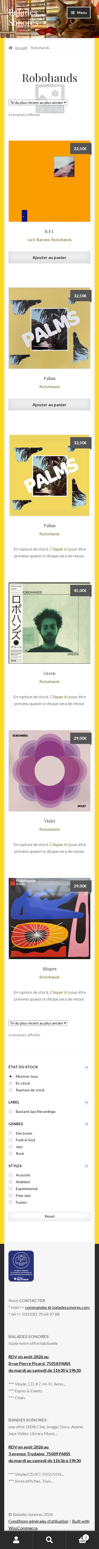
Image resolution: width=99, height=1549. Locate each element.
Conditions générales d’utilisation (38, 1521)
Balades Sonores (23, 17)
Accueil (21, 47)
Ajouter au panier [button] (49, 257)
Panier (76, 1535)
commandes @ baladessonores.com (57, 1307)
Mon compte (16, 1540)
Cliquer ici (59, 548)
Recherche (49, 1540)
